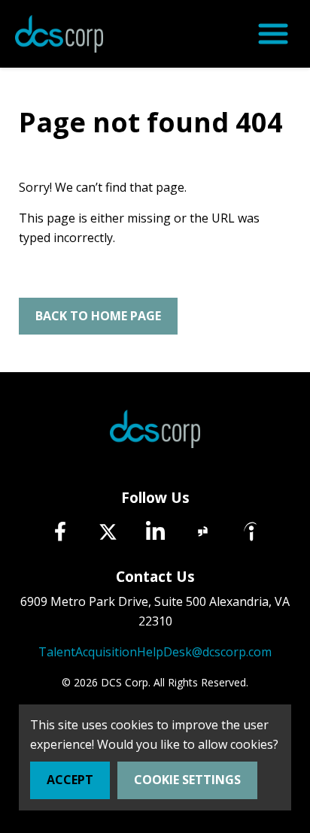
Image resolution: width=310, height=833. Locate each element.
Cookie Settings (187, 779)
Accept (70, 779)
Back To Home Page (98, 315)
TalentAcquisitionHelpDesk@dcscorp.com (155, 652)
